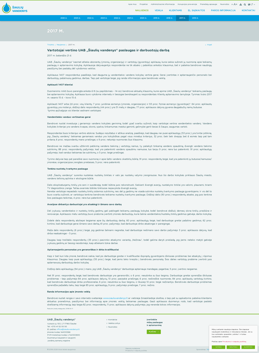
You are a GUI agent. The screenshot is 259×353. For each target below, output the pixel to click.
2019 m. (157, 18)
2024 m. (90, 18)
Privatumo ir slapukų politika (136, 350)
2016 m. (195, 18)
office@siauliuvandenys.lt (68, 329)
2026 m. (64, 18)
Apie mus (132, 4)
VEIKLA (159, 10)
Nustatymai (248, 347)
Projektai (144, 4)
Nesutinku (233, 347)
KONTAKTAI (248, 10)
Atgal (209, 45)
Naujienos (142, 10)
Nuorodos (224, 4)
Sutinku (219, 347)
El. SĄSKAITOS (196, 10)
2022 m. (117, 18)
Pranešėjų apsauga (208, 4)
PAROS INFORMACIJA (223, 10)
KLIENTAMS (175, 10)
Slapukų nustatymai (132, 348)
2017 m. (182, 18)
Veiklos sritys (114, 323)
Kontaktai (112, 320)
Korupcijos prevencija (187, 4)
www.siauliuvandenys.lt (115, 298)
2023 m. (104, 18)
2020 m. (143, 18)
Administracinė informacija (163, 4)
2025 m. (77, 18)
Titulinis (50, 45)
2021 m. (130, 18)
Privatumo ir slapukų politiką (234, 341)
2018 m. (169, 18)
